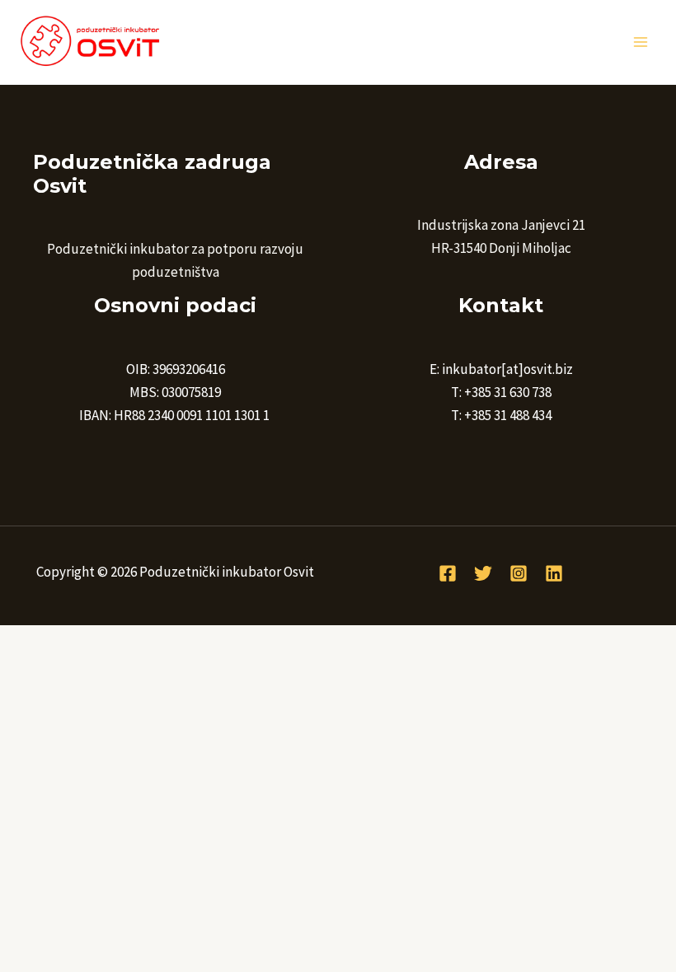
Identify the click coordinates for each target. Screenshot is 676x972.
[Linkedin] (554, 573)
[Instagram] (518, 573)
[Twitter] (483, 573)
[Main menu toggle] (641, 42)
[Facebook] (448, 573)
